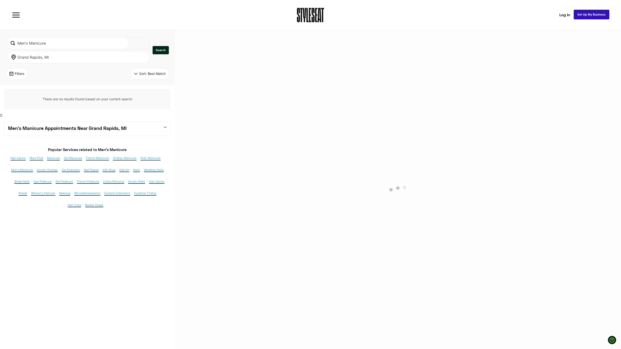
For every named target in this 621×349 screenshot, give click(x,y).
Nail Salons (18, 158)
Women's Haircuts (43, 193)
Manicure (53, 158)
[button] (161, 50)
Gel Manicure (73, 158)
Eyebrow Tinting (145, 193)
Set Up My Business (591, 14)
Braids (23, 193)
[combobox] (67, 43)
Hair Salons (156, 181)
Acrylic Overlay (47, 170)
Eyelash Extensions (117, 193)
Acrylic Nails (136, 181)
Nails (136, 170)
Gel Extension (71, 170)
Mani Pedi (36, 158)
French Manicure (97, 158)
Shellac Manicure (125, 158)
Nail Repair (91, 170)
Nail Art (124, 170)
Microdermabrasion (87, 193)
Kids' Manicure (150, 158)
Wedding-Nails (154, 170)
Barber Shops (94, 205)
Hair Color (74, 205)
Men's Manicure (22, 170)
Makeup (64, 193)
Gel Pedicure (64, 181)
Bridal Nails (22, 181)
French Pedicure (88, 181)
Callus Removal (113, 181)
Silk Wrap (109, 170)
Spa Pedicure (42, 181)
